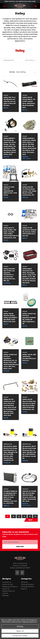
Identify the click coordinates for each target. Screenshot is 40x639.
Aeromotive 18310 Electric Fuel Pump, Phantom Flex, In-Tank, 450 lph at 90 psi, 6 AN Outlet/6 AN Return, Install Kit (29, 452)
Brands (24, 589)
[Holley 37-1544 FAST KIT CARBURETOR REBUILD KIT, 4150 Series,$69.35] (10, 173)
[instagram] (17, 572)
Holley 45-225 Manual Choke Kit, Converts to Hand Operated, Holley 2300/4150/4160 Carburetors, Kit (29, 404)
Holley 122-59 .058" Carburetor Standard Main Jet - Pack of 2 (29, 357)
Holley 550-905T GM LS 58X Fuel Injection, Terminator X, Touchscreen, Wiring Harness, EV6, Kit (9, 275)
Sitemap (5, 595)
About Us (5, 589)
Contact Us (6, 582)
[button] (20, 60)
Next (30, 520)
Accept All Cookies (20, 635)
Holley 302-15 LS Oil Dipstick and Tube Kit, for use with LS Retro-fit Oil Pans (10, 101)
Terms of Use (7, 584)
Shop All (24, 582)
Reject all (20, 631)
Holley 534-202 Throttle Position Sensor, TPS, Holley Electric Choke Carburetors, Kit (29, 191)
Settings (20, 626)
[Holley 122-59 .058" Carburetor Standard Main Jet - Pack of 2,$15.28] (29, 341)
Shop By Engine (27, 584)
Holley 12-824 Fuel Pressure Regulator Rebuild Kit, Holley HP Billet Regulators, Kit (29, 318)
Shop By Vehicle (27, 587)
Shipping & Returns (9, 587)
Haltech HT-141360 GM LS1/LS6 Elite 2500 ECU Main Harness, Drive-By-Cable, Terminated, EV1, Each (29, 496)
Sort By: (12, 72)
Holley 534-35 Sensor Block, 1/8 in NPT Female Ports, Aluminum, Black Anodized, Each (28, 102)
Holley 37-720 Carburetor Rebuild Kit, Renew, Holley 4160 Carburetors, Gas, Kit (29, 232)
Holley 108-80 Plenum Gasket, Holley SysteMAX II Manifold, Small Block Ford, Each (10, 318)
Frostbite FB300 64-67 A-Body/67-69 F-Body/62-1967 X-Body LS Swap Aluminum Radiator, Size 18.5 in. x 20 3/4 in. (10, 497)
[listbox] (26, 71)
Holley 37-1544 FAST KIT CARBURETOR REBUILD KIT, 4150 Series (10, 191)
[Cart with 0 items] (35, 5)
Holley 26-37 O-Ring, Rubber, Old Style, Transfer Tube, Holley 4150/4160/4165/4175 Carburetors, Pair (11, 233)
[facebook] (22, 572)
